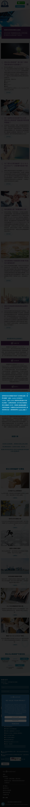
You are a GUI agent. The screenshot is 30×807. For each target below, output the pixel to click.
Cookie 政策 (22, 410)
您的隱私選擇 (22, 405)
